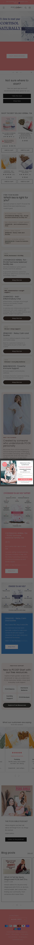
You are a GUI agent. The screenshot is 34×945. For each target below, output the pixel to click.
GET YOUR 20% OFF (25, 479)
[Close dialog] (32, 461)
